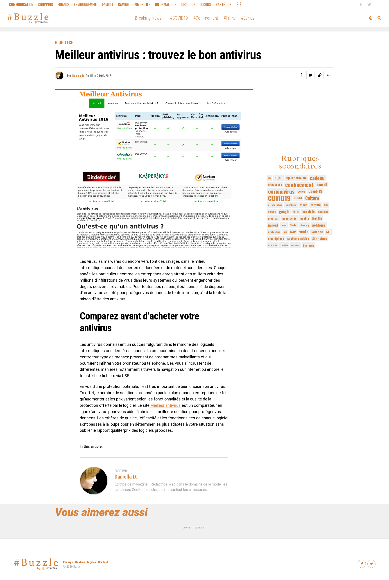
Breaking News (148, 18)
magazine (323, 211)
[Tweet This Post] (310, 75)
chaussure (275, 184)
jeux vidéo (308, 211)
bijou (278, 177)
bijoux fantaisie (296, 177)
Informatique (165, 4)
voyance (295, 245)
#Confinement (205, 18)
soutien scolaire (298, 238)
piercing (304, 225)
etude (303, 204)
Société (235, 4)
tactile (284, 245)
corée (301, 191)
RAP (293, 231)
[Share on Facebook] (301, 75)
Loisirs (205, 4)
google (284, 211)
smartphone (276, 238)
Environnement (86, 4)
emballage (290, 205)
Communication (21, 4)
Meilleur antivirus (165, 405)
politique (319, 225)
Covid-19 (315, 191)
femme (315, 204)
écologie (308, 245)
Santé (220, 4)
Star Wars (319, 238)
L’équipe (68, 562)
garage (272, 211)
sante (303, 231)
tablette (272, 245)
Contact (103, 562)
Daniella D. (78, 75)
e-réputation (275, 205)
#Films (230, 18)
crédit (298, 198)
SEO (328, 231)
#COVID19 (179, 18)
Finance (63, 4)
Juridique (188, 4)
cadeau (317, 178)
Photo (293, 225)
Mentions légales (85, 562)
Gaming (123, 4)
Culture (312, 198)
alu (269, 178)
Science (317, 231)
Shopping (45, 4)
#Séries (247, 18)
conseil (322, 184)
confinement (299, 184)
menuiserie (289, 218)
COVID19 (279, 198)
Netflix (317, 218)
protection (274, 232)
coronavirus (281, 191)
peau (284, 225)
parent (273, 225)
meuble (304, 218)
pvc (285, 232)
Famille (107, 4)
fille (326, 205)
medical (273, 218)
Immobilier (142, 4)
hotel (296, 211)
